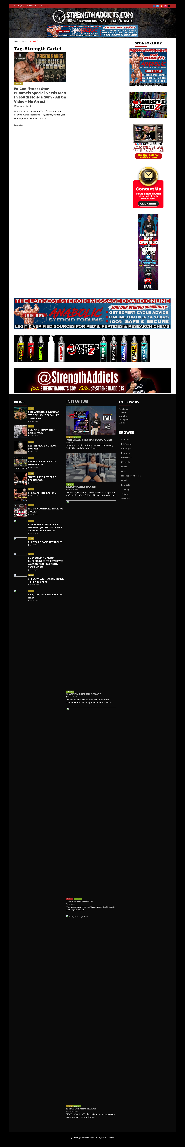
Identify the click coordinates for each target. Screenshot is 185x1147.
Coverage (126, 448)
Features (69, 899)
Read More (18, 125)
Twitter (157, 6)
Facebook (154, 6)
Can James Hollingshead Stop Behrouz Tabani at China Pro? (43, 415)
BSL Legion (126, 444)
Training (125, 489)
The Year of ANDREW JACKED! (45, 542)
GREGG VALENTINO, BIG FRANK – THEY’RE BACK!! (46, 580)
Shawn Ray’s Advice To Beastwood (42, 479)
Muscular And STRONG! (81, 1108)
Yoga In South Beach (79, 901)
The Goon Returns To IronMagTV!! (42, 463)
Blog (37, 6)
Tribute (124, 494)
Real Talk (125, 485)
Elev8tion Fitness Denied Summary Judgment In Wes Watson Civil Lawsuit (45, 527)
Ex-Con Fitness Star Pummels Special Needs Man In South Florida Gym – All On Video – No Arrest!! (40, 95)
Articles (18, 83)
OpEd (124, 480)
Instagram (165, 6)
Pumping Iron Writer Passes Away (41, 431)
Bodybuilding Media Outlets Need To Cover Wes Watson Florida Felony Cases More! (45, 562)
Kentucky (125, 462)
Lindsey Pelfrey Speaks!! (81, 486)
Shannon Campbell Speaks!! (83, 694)
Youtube (161, 6)
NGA (123, 471)
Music (124, 466)
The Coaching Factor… (42, 492)
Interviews (77, 401)
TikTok (169, 6)
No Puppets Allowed (131, 475)
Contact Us (45, 6)
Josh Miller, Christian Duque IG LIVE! (89, 439)
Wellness (125, 498)
